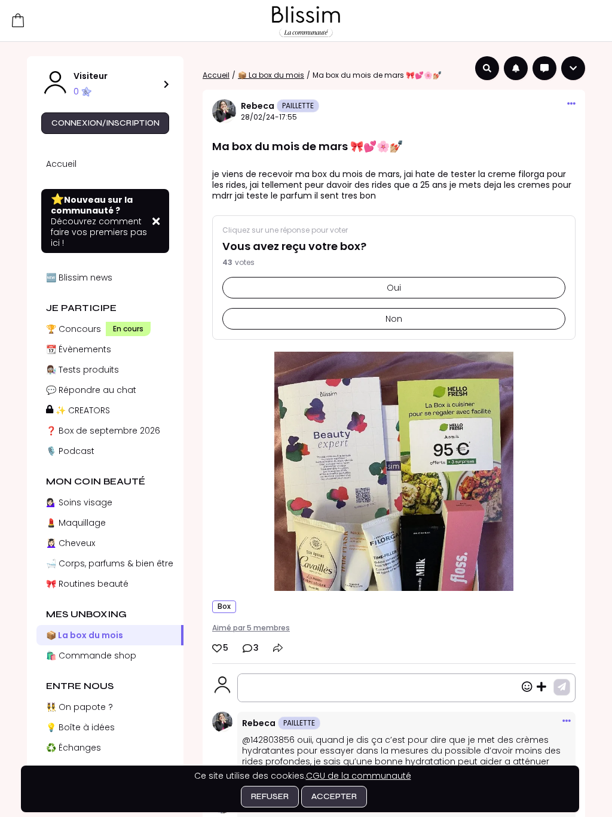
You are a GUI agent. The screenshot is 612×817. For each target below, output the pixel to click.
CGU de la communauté (358, 776)
